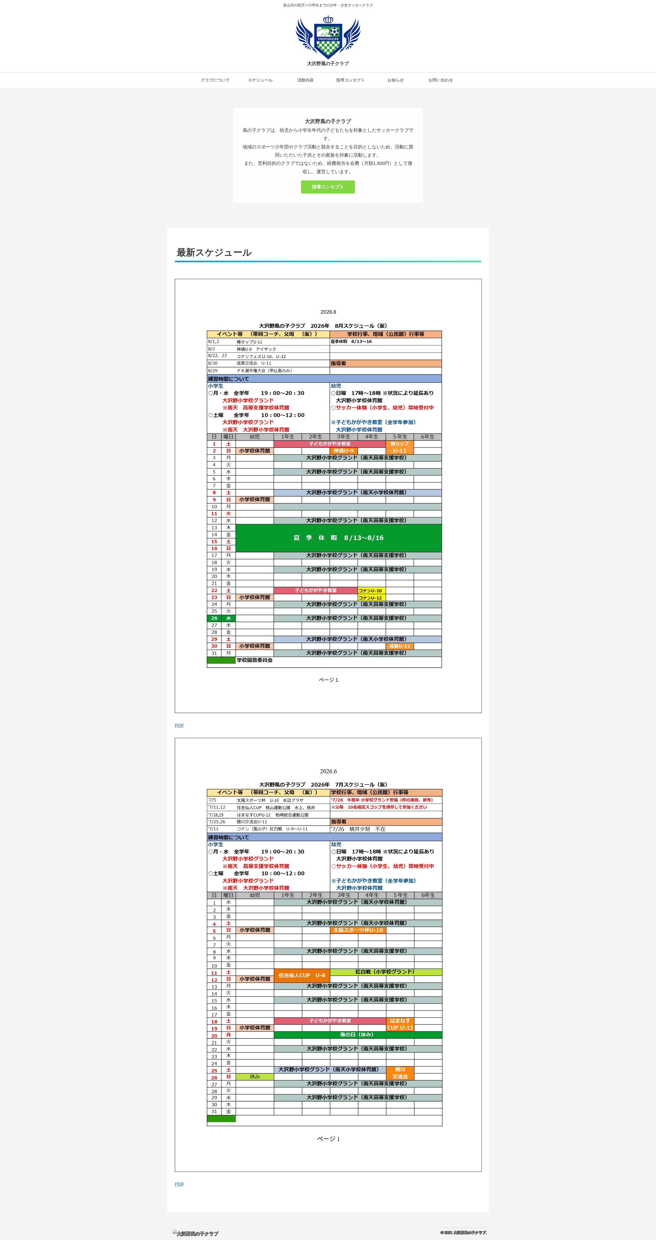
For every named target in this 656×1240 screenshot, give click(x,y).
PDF (179, 725)
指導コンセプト (328, 186)
